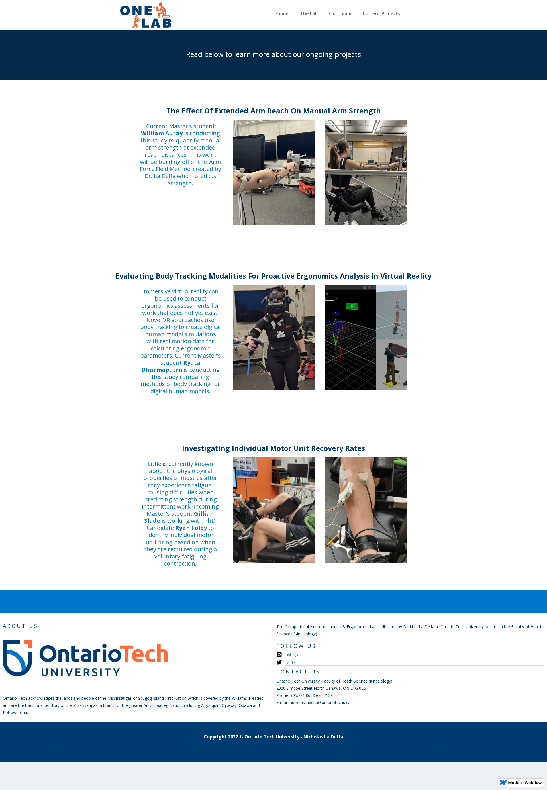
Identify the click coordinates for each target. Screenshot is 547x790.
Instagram (294, 654)
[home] (164, 16)
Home (282, 13)
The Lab (309, 13)
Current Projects (381, 13)
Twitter (291, 662)
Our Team (340, 13)
